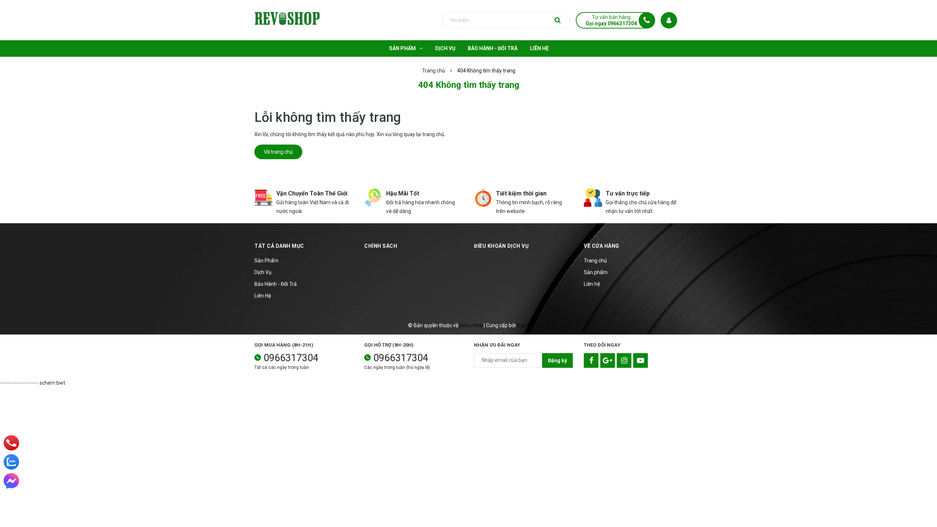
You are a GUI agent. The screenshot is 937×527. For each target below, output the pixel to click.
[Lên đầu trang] (922, 488)
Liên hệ (592, 284)
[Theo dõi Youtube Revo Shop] (640, 360)
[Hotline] (11, 443)
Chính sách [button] (380, 246)
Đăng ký (557, 360)
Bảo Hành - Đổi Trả (275, 284)
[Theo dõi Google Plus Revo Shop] (607, 360)
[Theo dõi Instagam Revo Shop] (624, 360)
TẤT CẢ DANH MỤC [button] (279, 246)
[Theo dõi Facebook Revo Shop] (591, 360)
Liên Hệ (262, 296)
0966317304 (291, 358)
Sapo (523, 325)
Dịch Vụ (263, 272)
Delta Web (471, 325)
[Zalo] (11, 462)
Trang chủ (595, 261)
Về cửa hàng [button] (601, 246)
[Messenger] (11, 481)
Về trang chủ (278, 152)
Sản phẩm (596, 272)
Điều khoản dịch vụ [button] (501, 246)
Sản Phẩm (266, 261)
